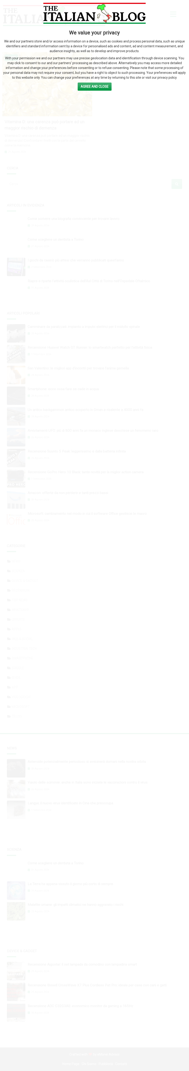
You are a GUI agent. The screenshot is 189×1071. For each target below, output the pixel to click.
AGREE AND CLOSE (95, 86)
